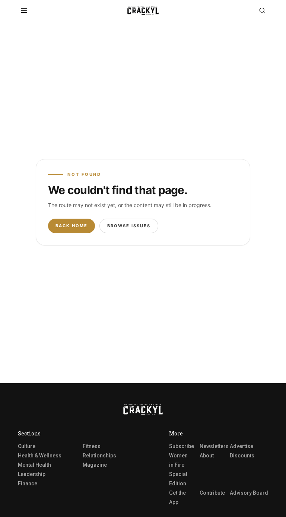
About (207, 456)
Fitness (92, 446)
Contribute (212, 493)
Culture (26, 446)
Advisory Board (249, 493)
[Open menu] (24, 10)
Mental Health (34, 465)
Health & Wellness (39, 456)
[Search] (262, 10)
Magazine (95, 465)
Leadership (31, 474)
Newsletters (214, 446)
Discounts (242, 456)
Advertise (241, 446)
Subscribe (181, 446)
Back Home (71, 225)
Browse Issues (128, 225)
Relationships (99, 456)
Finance (27, 483)
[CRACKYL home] (143, 10)
